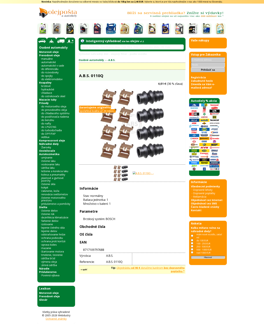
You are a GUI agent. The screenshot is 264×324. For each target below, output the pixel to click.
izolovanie (47, 224)
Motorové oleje (49, 52)
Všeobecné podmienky (205, 186)
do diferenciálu (49, 69)
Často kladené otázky (205, 207)
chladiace (46, 92)
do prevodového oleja (54, 110)
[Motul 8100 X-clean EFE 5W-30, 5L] (97, 28)
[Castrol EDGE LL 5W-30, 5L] (124, 28)
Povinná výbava (50, 275)
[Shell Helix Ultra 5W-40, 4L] (179, 28)
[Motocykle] (51, 41)
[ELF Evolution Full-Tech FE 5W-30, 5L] (165, 28)
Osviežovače (47, 150)
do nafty (46, 123)
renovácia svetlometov (54, 194)
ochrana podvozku (52, 238)
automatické (48, 62)
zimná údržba (49, 265)
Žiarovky (46, 147)
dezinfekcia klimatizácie (54, 217)
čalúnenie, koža (50, 191)
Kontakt (196, 210)
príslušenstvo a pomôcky (55, 203)
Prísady (44, 103)
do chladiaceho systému (55, 113)
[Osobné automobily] (42, 41)
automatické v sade (52, 65)
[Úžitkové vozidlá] (61, 41)
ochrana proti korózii (53, 241)
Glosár (43, 299)
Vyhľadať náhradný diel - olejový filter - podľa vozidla (113, 54)
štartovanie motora (52, 251)
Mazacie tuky (48, 99)
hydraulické (47, 89)
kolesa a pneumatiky (53, 174)
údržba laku (48, 167)
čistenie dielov (49, 210)
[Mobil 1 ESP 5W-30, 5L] (42, 28)
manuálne (47, 58)
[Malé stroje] (70, 41)
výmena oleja (49, 261)
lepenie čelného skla (53, 227)
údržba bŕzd (48, 258)
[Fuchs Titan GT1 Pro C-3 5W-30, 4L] (83, 28)
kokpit (44, 187)
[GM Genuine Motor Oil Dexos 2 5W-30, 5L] (206, 28)
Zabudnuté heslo (202, 80)
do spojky (47, 75)
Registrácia (198, 77)
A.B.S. (111, 60)
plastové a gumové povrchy (52, 179)
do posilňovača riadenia (55, 116)
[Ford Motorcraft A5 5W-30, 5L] (192, 28)
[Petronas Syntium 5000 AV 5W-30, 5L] (220, 28)
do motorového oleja (53, 106)
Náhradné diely (49, 144)
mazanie (46, 248)
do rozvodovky (50, 72)
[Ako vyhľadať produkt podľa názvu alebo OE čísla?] (82, 41)
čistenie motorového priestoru (53, 199)
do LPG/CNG (48, 127)
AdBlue (45, 137)
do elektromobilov (51, 79)
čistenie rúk (47, 214)
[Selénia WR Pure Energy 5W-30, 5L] (70, 28)
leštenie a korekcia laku (54, 171)
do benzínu (47, 120)
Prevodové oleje (49, 55)
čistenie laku (48, 161)
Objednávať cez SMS (204, 203)
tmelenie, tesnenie (52, 255)
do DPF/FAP (48, 133)
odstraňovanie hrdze (53, 234)
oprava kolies (49, 244)
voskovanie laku (50, 164)
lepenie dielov (49, 231)
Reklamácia (199, 196)
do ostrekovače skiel (53, 96)
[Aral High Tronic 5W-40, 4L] (111, 28)
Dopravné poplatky (204, 193)
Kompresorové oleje (52, 140)
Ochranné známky (56, 318)
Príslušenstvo (48, 272)
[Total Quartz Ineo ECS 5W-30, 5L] (152, 28)
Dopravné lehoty (202, 189)
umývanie (46, 157)
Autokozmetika (49, 154)
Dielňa (43, 207)
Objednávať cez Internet (207, 200)
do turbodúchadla (51, 130)
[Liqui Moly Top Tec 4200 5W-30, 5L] (56, 28)
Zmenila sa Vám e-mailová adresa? (203, 85)
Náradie (44, 268)
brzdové (46, 86)
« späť (84, 269)
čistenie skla (48, 184)
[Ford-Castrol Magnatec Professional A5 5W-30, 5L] (138, 28)
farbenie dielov (49, 221)
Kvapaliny (45, 82)
